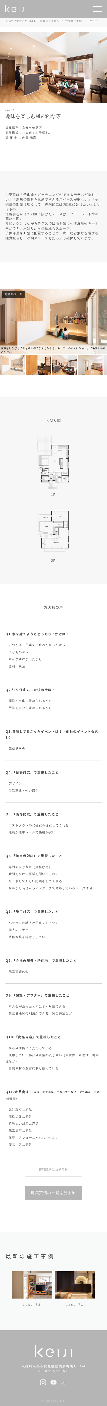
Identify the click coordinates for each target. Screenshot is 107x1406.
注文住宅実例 (73, 21)
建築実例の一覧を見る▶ (53, 1193)
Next (99, 1290)
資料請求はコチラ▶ (53, 1169)
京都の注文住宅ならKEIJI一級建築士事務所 (32, 21)
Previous (8, 1290)
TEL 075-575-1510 (53, 1371)
